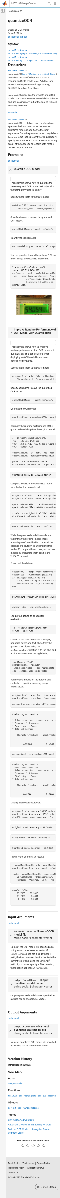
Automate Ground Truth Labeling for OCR (29, 1124)
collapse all (13, 160)
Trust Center (14, 1163)
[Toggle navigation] (14, 11)
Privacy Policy (43, 1163)
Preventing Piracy (16, 1168)
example (12, 112)
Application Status (35, 1168)
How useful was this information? (33, 1140)
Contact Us (13, 1172)
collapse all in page (17, 36)
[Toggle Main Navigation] (55, 3)
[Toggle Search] (49, 3)
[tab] (33, 170)
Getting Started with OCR (21, 1120)
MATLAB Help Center (23, 3)
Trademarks (28, 1163)
